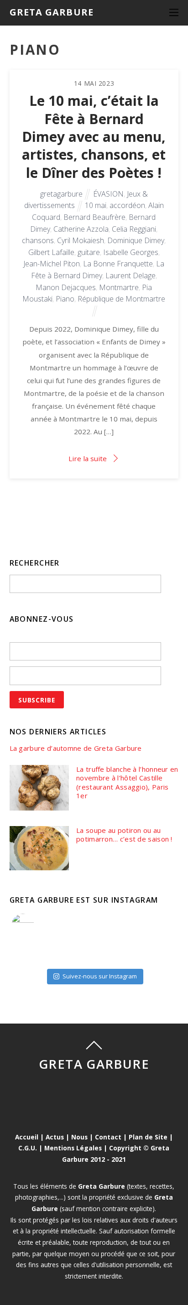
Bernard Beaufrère (94, 217)
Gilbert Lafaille (51, 252)
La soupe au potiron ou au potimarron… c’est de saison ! (124, 835)
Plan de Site (148, 1137)
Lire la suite (87, 458)
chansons (38, 240)
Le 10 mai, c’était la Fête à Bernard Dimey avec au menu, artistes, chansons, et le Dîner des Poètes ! (94, 136)
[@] (36, 925)
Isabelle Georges (130, 252)
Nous (79, 1137)
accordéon (127, 205)
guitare (89, 252)
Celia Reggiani (134, 229)
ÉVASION (108, 194)
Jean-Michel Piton (51, 264)
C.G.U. (27, 1148)
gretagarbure (61, 194)
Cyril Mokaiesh (80, 240)
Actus (55, 1137)
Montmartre (119, 287)
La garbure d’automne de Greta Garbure (76, 748)
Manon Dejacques (66, 287)
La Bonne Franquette (118, 264)
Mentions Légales (73, 1148)
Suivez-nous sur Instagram (100, 976)
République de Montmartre (121, 299)
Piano (65, 299)
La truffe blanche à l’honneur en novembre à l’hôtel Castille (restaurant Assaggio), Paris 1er (127, 783)
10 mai (95, 205)
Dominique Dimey (135, 240)
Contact (108, 1137)
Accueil (26, 1137)
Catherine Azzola (81, 229)
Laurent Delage (130, 275)
